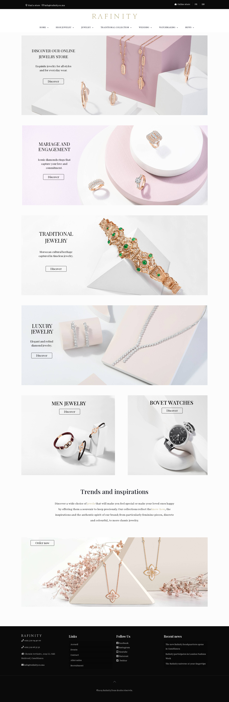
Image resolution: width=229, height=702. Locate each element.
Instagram (124, 647)
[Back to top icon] (114, 682)
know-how (158, 509)
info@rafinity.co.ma (55, 5)
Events (74, 649)
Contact (75, 655)
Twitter (123, 660)
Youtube (123, 652)
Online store (183, 4)
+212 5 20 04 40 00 (32, 640)
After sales (76, 660)
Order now (42, 543)
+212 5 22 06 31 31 (32, 647)
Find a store (34, 5)
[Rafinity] (114, 16)
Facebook (123, 643)
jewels (91, 503)
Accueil (74, 644)
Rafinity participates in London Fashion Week (186, 656)
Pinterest (123, 656)
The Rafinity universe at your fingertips (186, 663)
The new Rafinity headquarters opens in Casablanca (185, 646)
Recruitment (77, 665)
